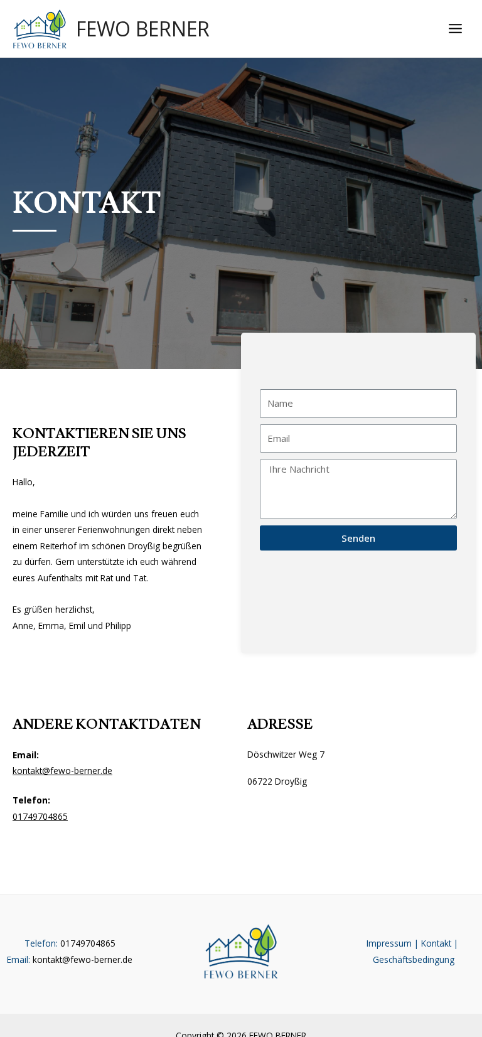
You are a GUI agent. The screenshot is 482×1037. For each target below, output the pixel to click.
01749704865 (40, 816)
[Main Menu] (455, 29)
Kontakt (436, 943)
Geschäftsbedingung (413, 959)
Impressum (389, 943)
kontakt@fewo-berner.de (62, 770)
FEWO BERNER (143, 28)
